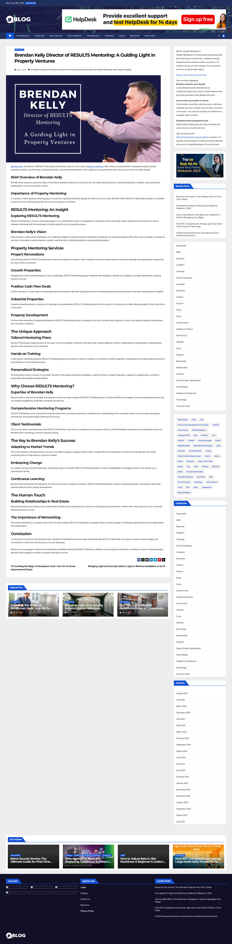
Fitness (207, 456)
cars (213, 435)
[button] (219, 36)
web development (184, 492)
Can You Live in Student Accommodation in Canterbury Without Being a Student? (141, 608)
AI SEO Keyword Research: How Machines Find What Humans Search (186, 916)
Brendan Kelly (17, 166)
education (181, 451)
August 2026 (181, 693)
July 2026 (180, 700)
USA (187, 487)
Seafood (180, 374)
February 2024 (182, 777)
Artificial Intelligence (199, 430)
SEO (210, 477)
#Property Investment (57, 70)
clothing (191, 440)
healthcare (190, 461)
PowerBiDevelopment (185, 477)
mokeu (180, 472)
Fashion (109, 36)
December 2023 (183, 790)
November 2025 (183, 713)
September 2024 (183, 745)
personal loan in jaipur (195, 472)
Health (180, 461)
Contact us (85, 899)
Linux (178, 348)
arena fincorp (183, 430)
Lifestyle (39, 36)
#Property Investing (39, 70)
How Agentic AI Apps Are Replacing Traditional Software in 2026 (88, 861)
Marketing (215, 466)
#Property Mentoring (103, 70)
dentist (217, 440)
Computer (180, 284)
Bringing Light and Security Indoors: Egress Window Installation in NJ (125, 566)
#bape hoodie (183, 420)
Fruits (178, 310)
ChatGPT (180, 265)
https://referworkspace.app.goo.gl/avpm (193, 137)
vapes (196, 487)
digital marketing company (203, 446)
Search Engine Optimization (188, 380)
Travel (180, 487)
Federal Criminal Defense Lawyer (189, 456)
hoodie (180, 466)
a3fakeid (216, 425)
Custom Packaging (204, 440)
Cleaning (180, 271)
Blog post (150, 36)
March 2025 (181, 732)
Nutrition (180, 355)
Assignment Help (184, 435)
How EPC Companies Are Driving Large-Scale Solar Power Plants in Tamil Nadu (198, 861)
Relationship (74, 36)
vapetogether (206, 487)
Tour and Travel (183, 406)
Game (179, 316)
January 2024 (182, 783)
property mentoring (95, 166)
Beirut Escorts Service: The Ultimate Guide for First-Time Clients (30, 861)
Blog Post (85, 905)
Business (180, 259)
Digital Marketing (183, 446)
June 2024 (181, 758)
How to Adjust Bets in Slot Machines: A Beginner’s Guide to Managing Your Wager (142, 861)
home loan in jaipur (205, 461)
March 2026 (181, 706)
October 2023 (182, 802)
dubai (219, 446)
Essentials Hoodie (195, 451)
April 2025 (180, 725)
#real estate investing (122, 70)
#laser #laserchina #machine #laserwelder (193, 425)
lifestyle (205, 466)
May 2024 (180, 764)
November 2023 (183, 796)
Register (134, 36)
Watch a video (182, 75)
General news (182, 323)
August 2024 (181, 751)
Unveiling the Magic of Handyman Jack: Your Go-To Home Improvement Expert (30, 608)
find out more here (199, 75)
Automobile (23, 36)
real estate (201, 477)
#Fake (194, 420)
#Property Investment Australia (80, 70)
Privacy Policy (87, 911)
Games (216, 456)
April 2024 (180, 770)
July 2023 (180, 822)
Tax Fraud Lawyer (184, 482)
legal (196, 466)
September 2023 (183, 809)
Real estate (56, 36)
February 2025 (182, 738)
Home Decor (181, 336)
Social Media (182, 387)
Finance (179, 303)
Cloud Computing (184, 278)
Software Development (186, 393)
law (188, 466)
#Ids (201, 420)
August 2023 (181, 815)
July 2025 (180, 719)
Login (122, 36)
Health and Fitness (184, 329)
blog (195, 435)
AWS (178, 252)
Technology (93, 36)
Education (180, 291)
